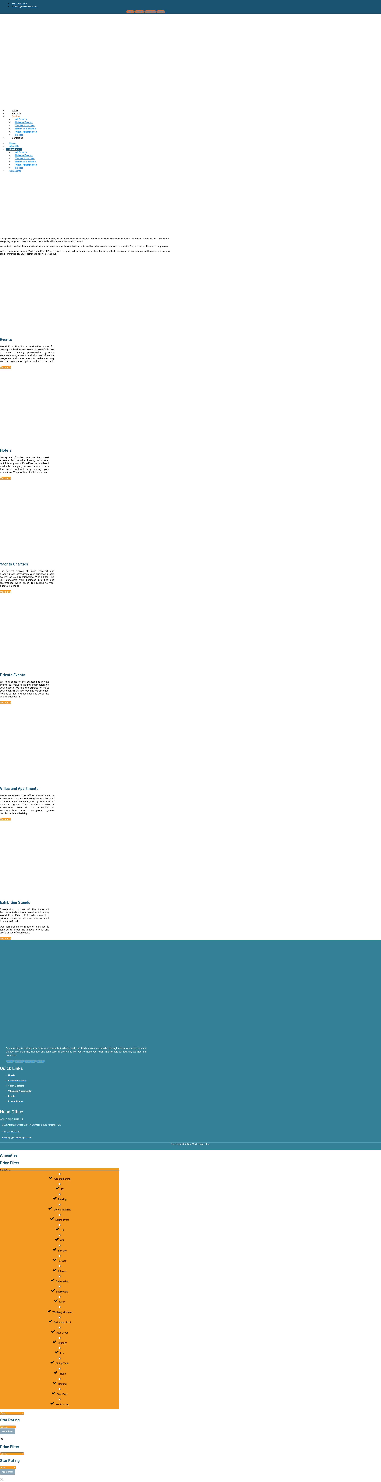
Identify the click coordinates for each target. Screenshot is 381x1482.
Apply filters (7, 1431)
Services (16, 116)
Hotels (19, 167)
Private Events (24, 122)
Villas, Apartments (26, 131)
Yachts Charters (25, 125)
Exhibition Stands (25, 128)
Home (12, 143)
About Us (14, 146)
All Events (21, 119)
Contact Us (17, 138)
